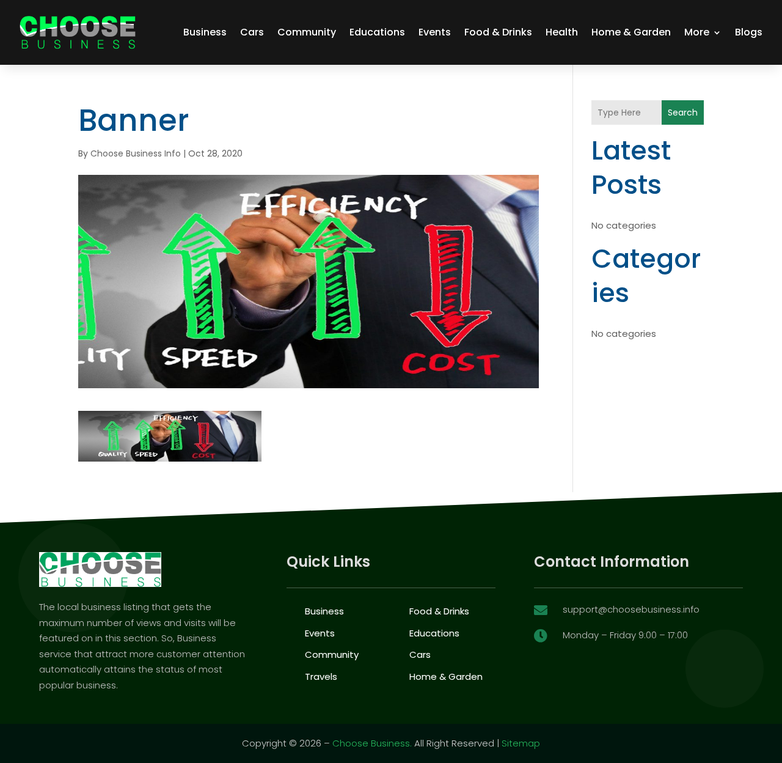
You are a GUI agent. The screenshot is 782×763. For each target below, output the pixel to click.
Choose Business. (372, 743)
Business (205, 32)
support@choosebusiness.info (631, 609)
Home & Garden (631, 32)
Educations (377, 32)
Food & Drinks (498, 32)
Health (562, 32)
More (696, 32)
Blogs (748, 32)
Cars (252, 32)
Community (306, 32)
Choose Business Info (135, 153)
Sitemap (521, 743)
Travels (321, 676)
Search (683, 112)
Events (434, 32)
